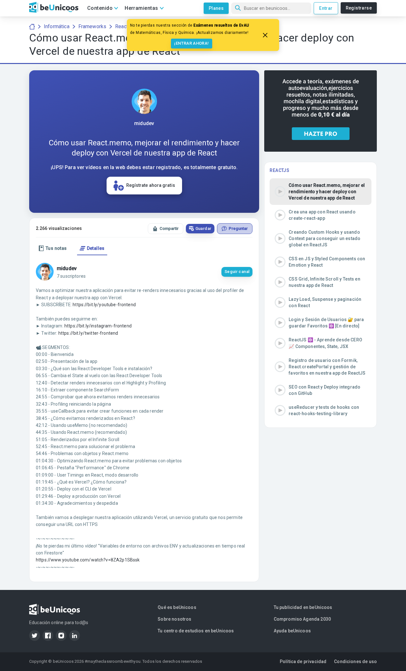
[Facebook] (48, 635)
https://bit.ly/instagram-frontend (98, 325)
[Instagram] (61, 635)
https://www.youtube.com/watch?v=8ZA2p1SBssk (88, 559)
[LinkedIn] (74, 635)
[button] (320, 191)
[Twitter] (34, 635)
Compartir (169, 228)
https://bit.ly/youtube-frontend (104, 304)
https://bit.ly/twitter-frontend (88, 333)
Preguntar (238, 228)
